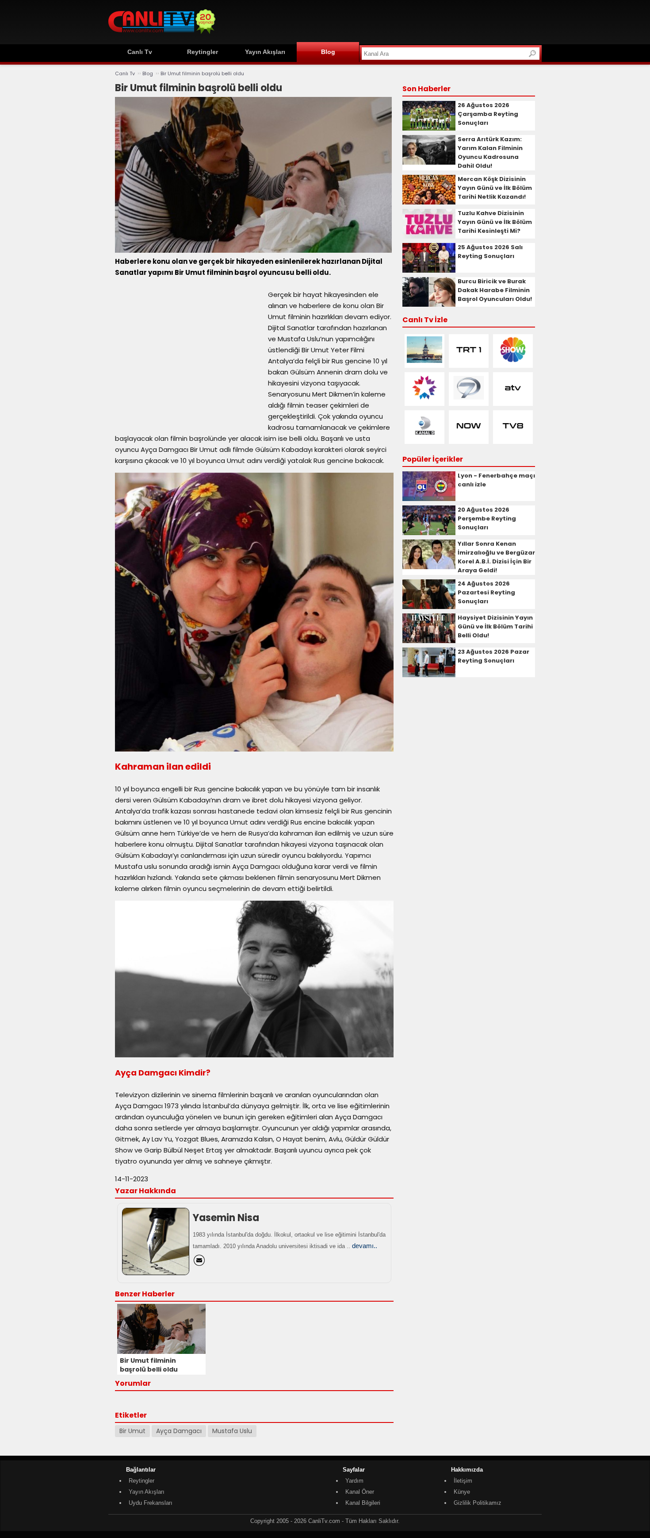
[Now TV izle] (468, 437)
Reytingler (202, 51)
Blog (328, 51)
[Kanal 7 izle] (468, 399)
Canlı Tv (139, 51)
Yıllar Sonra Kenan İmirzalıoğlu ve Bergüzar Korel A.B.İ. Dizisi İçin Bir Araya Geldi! (496, 557)
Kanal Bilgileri (362, 1502)
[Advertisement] (381, 21)
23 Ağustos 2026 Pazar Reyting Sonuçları (493, 656)
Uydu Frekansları (150, 1502)
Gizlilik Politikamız (477, 1502)
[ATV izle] (513, 399)
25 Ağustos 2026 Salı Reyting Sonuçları (490, 251)
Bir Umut (132, 1430)
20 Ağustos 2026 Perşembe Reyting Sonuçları (487, 518)
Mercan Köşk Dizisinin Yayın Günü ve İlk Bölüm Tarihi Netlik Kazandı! (495, 188)
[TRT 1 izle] (468, 361)
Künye (462, 1491)
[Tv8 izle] (513, 437)
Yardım (354, 1480)
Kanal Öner (359, 1491)
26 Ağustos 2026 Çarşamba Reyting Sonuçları (488, 114)
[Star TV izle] (424, 399)
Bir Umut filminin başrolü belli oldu (202, 73)
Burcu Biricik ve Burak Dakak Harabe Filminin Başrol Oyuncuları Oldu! (495, 290)
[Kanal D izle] (424, 437)
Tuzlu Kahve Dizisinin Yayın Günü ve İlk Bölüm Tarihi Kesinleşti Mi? (495, 222)
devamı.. (364, 1245)
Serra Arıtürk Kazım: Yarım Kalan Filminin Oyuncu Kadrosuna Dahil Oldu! (490, 152)
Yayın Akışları (265, 51)
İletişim (463, 1480)
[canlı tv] (161, 35)
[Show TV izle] (513, 361)
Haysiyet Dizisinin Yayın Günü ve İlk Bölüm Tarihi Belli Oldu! (495, 626)
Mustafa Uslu (232, 1430)
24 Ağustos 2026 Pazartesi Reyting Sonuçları (486, 592)
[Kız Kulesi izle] (424, 361)
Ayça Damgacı (179, 1430)
